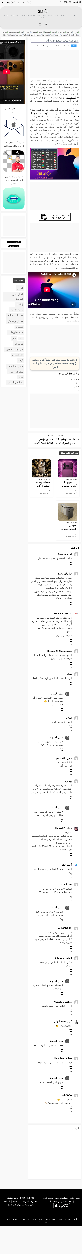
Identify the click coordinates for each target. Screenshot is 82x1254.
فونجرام (19, 344)
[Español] (32, 35)
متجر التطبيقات (15, 366)
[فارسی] (58, 35)
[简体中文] (70, 32)
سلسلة (21, 338)
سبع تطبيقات (16, 332)
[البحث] (40, 24)
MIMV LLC (17, 1201)
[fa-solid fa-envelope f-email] (2, 2)
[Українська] (19, 35)
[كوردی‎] (64, 35)
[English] (55, 32)
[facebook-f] (29, 2)
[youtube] (8, 2)
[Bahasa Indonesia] (14, 32)
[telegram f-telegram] (18, 2)
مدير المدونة (64, 46)
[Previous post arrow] (78, 439)
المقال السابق (60, 435)
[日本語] (76, 35)
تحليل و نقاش (15, 321)
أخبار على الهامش (17, 297)
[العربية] (77, 32)
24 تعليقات (39, 46)
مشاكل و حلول (15, 371)
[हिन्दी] (23, 32)
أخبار (74, 46)
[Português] (46, 35)
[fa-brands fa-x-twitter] (23, 2)
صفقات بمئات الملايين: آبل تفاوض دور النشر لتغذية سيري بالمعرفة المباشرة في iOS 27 (42, 484)
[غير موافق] (71, 564)
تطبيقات (19, 326)
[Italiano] (5, 32)
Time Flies (46, 90)
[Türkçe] (26, 35)
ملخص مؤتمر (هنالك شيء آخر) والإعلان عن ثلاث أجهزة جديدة (44, 441)
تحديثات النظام (15, 315)
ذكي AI (72, 479)
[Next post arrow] (30, 439)
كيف (20, 360)
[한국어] (70, 35)
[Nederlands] (62, 32)
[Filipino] (48, 32)
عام (14, 338)
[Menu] (46, 24)
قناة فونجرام (17, 354)
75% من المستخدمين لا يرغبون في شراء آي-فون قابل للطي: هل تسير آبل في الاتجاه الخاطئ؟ (68, 527)
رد (71, 567)
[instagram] (13, 2)
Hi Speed (70, 97)
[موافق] (71, 562)
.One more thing (66, 83)
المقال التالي (49, 435)
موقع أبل (55, 260)
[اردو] (13, 35)
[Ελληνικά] (28, 32)
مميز (21, 377)
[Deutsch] (35, 32)
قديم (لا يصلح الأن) (14, 349)
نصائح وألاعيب (15, 382)
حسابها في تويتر (62, 264)
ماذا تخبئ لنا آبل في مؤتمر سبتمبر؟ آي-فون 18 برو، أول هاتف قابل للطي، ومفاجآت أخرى (69, 484)
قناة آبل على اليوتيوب (65, 267)
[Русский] (39, 35)
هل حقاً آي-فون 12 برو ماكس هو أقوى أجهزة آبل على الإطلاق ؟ (65, 441)
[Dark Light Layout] (35, 23)
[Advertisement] (54, 64)
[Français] (41, 32)
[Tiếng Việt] (7, 35)
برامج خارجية (17, 309)
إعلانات (19, 304)
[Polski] (52, 35)
